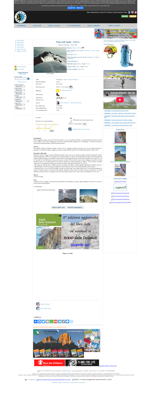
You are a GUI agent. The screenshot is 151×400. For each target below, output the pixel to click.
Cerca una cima (20, 47)
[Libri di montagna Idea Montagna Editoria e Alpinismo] (120, 190)
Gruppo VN (103, 12)
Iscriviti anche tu (20, 42)
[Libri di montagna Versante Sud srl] (120, 193)
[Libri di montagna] (92, 351)
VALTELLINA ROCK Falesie (120, 133)
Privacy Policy (74, 382)
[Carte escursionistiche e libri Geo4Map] (120, 202)
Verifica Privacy (66, 382)
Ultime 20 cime (20, 45)
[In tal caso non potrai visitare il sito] (80, 8)
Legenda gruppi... (23, 73)
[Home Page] (20, 22)
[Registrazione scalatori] (132, 17)
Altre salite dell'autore (76, 102)
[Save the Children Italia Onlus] (49, 365)
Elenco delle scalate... (46, 308)
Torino (79, 48)
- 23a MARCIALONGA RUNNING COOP (118, 110)
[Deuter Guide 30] (126, 66)
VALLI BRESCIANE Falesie (120, 170)
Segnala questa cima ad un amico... (82, 129)
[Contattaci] (26, 379)
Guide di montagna (118, 12)
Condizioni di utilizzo (57, 382)
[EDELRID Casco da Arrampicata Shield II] (110, 58)
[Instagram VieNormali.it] (136, 12)
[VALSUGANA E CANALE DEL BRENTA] (120, 151)
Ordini (125, 12)
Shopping (109, 12)
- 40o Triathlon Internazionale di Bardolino (118, 117)
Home (88, 12)
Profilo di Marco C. (65, 102)
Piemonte (74, 48)
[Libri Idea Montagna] (58, 357)
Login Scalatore (20, 40)
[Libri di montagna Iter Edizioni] (120, 196)
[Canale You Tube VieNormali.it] (132, 12)
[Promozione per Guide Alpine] (116, 38)
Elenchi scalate (20, 44)
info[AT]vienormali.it (66, 370)
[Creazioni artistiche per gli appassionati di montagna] (120, 181)
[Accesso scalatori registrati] (124, 17)
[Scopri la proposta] (119, 88)
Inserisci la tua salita (21, 49)
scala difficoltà (67, 90)
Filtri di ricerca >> (23, 81)
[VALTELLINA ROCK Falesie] (120, 132)
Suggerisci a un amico (22, 51)
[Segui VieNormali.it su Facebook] (129, 12)
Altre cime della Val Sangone (71, 79)
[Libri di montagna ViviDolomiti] (120, 199)
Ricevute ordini (20, 69)
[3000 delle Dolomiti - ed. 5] (67, 249)
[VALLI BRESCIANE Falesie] (120, 169)
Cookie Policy (81, 382)
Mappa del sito (95, 12)
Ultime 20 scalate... (45, 304)
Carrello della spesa (21, 66)
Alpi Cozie (87, 50)
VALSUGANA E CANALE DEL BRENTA (120, 152)
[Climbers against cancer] (108, 365)
